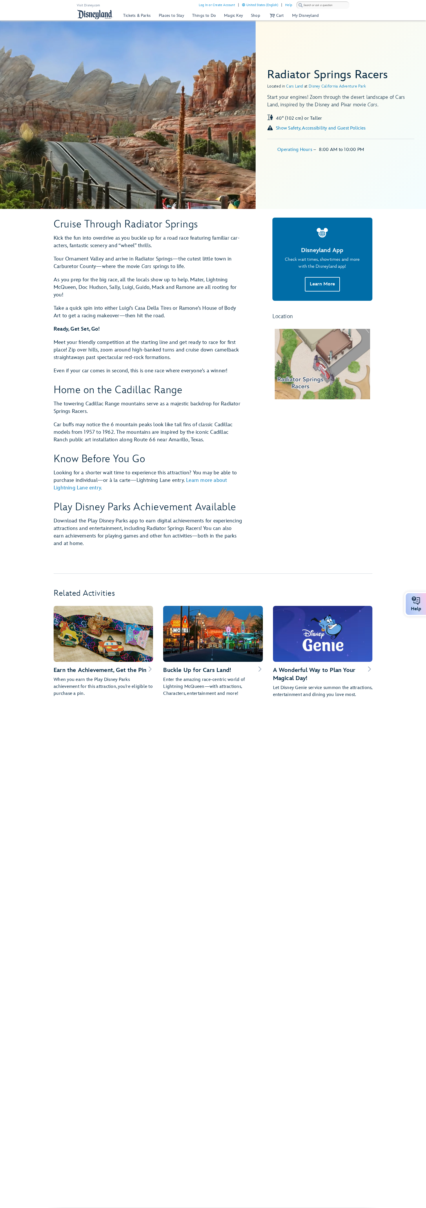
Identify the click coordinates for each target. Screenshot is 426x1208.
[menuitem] (243, 4)
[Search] (300, 5)
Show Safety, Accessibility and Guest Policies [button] (320, 128)
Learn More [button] (322, 284)
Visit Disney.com (88, 5)
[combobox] (322, 5)
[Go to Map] (322, 364)
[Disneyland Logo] (95, 14)
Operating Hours (295, 149)
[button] (276, 15)
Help (288, 5)
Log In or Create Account (217, 5)
